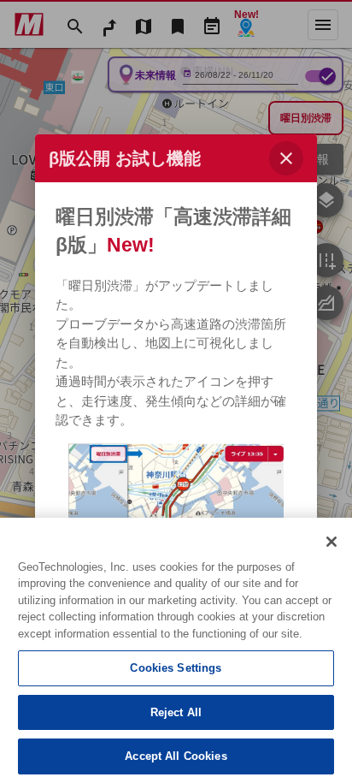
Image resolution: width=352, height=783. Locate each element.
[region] (176, 650)
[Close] (331, 542)
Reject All (176, 712)
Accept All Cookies (175, 756)
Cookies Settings (175, 667)
